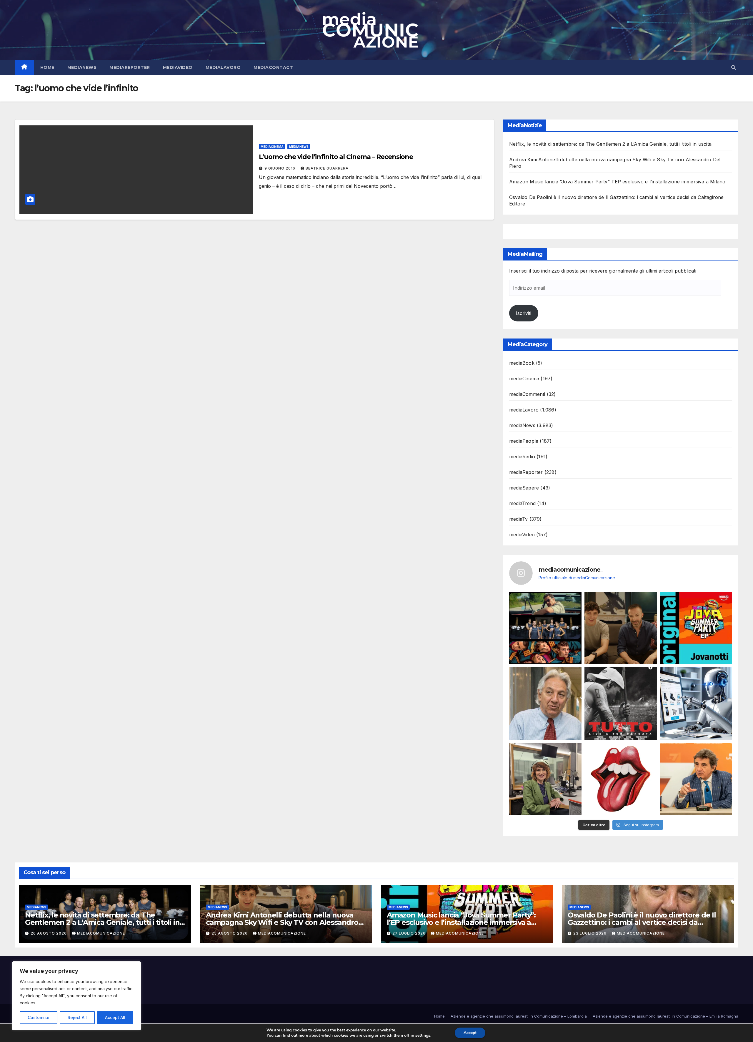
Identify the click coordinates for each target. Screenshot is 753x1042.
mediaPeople (523, 441)
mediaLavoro (223, 67)
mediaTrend (522, 503)
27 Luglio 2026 (409, 933)
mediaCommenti (527, 394)
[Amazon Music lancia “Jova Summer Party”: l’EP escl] (696, 628)
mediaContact (273, 67)
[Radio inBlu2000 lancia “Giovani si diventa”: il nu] (545, 779)
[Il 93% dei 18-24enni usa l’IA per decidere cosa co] (696, 703)
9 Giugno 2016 (280, 168)
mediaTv (518, 519)
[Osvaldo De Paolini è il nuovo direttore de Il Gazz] (545, 703)
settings (422, 1035)
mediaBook (521, 363)
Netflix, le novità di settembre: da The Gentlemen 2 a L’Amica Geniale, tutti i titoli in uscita (610, 144)
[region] (76, 995)
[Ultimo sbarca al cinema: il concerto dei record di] (620, 703)
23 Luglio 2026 (590, 933)
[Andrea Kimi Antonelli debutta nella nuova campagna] (620, 628)
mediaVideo (178, 67)
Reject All (77, 1017)
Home (47, 67)
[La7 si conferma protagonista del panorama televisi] (696, 779)
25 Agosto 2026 (230, 933)
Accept (470, 1033)
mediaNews (82, 67)
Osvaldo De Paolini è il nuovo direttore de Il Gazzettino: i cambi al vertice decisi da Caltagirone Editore (642, 922)
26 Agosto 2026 (49, 933)
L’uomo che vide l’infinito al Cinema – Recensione (336, 157)
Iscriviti (523, 313)
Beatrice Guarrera (327, 168)
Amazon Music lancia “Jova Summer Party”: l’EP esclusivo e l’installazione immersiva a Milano (617, 182)
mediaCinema (272, 146)
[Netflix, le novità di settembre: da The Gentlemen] (545, 628)
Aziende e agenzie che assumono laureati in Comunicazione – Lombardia (519, 1016)
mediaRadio (522, 456)
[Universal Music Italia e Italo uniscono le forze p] (620, 779)
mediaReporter (129, 67)
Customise (38, 1017)
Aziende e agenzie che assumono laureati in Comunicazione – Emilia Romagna (665, 1016)
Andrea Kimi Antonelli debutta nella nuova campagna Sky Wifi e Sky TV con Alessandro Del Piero (282, 922)
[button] (733, 67)
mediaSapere (524, 488)
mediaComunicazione (101, 933)
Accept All (115, 1017)
